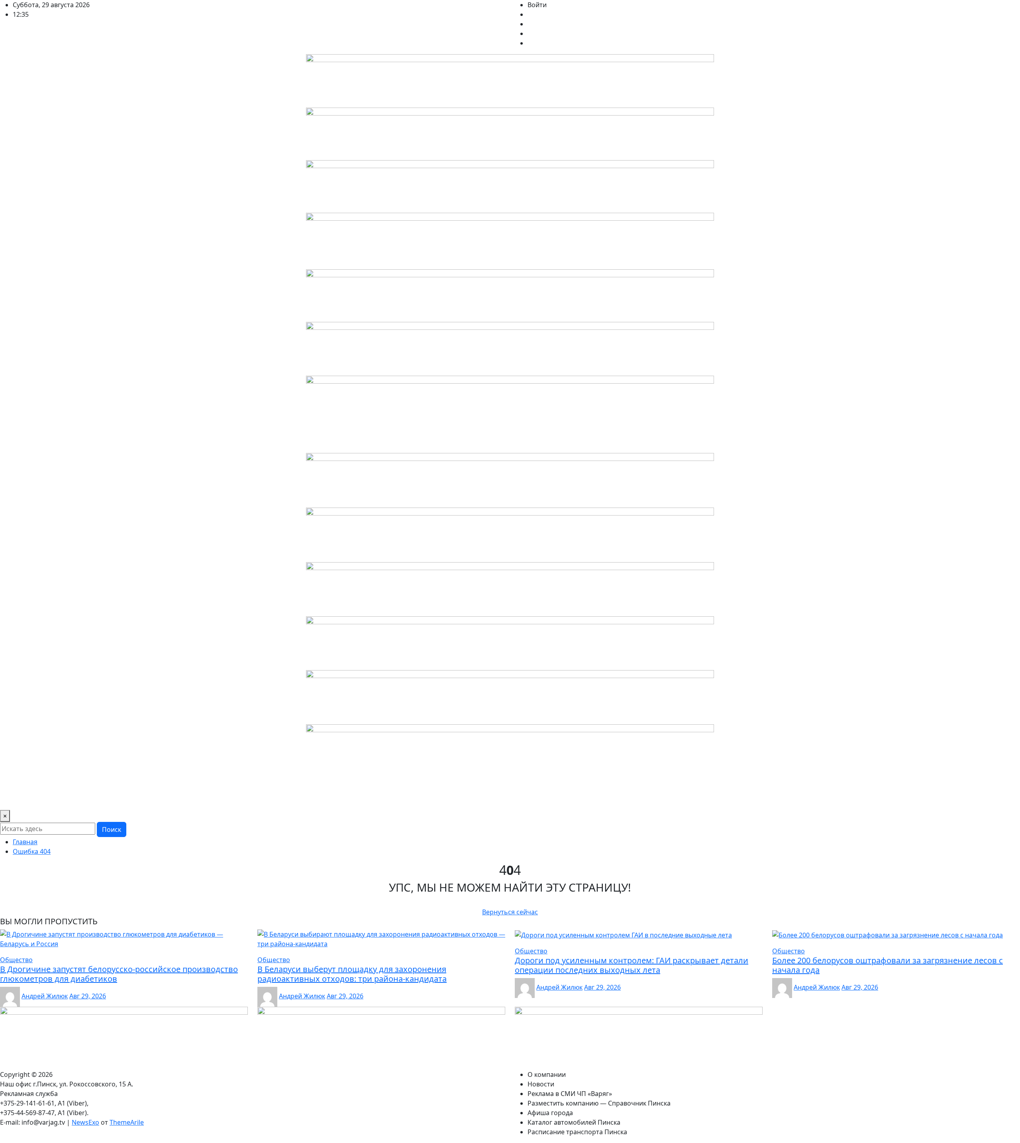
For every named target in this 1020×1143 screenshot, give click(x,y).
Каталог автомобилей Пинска (419, 798)
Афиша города (344, 798)
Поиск (111, 829)
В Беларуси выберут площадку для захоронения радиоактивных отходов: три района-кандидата (352, 974)
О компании (22, 798)
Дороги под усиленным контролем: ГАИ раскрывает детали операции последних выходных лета (631, 965)
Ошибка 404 (32, 851)
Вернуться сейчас (510, 912)
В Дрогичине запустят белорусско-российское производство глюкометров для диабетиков (119, 974)
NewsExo (85, 1122)
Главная (25, 841)
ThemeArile (127, 1122)
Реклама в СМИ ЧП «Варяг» (123, 798)
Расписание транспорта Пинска (522, 798)
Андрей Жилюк (45, 996)
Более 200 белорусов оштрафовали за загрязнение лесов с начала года (887, 965)
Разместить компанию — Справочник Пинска (243, 798)
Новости (61, 798)
